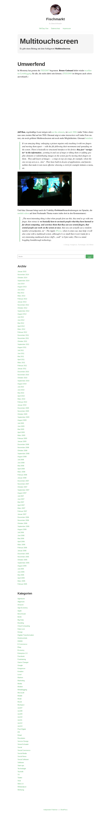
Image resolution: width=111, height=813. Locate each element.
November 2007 (23, 484)
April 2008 (21, 469)
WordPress (64, 810)
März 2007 (21, 508)
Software (21, 762)
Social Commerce (24, 750)
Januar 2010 (22, 405)
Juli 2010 (21, 387)
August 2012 (22, 314)
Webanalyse (22, 787)
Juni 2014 (21, 284)
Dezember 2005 (23, 554)
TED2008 (67, 73)
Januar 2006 (22, 551)
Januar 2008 (22, 478)
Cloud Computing (24, 626)
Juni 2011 (21, 353)
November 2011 (23, 338)
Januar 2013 (22, 302)
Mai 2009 (21, 429)
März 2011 (21, 362)
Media (20, 683)
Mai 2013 (21, 293)
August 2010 (22, 384)
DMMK (20, 641)
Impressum (67, 28)
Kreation (20, 671)
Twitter (20, 778)
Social (20, 747)
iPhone (59, 230)
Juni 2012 (21, 320)
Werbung (21, 790)
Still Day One (43, 28)
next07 (20, 708)
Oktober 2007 (22, 487)
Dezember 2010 (23, 372)
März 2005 (21, 581)
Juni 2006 (21, 535)
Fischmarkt (55, 19)
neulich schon (23, 213)
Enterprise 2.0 (22, 653)
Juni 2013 (21, 290)
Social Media (22, 753)
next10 (20, 717)
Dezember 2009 (23, 408)
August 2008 (22, 456)
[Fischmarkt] (55, 15)
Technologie (81, 245)
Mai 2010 (21, 393)
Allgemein (21, 602)
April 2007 (21, 505)
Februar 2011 (22, 365)
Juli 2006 (21, 532)
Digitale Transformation (26, 635)
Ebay (19, 647)
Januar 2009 (22, 441)
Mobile (20, 696)
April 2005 (21, 578)
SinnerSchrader (23, 744)
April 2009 (21, 432)
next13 (20, 726)
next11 (20, 720)
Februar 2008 (22, 475)
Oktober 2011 (22, 341)
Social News (22, 756)
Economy (21, 650)
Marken (20, 677)
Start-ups (21, 765)
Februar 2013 (22, 299)
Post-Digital (22, 729)
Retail (20, 735)
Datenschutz (55, 28)
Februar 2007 (22, 511)
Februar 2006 (22, 548)
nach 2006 (72, 132)
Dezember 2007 (23, 481)
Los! (89, 257)
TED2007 (45, 70)
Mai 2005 (21, 575)
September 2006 (23, 526)
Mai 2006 (21, 538)
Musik (20, 702)
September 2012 (23, 311)
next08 (20, 711)
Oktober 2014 (22, 277)
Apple (20, 611)
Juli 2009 (21, 423)
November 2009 (23, 411)
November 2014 (23, 274)
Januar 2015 (22, 271)
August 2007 (22, 493)
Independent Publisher (50, 810)
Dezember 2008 (23, 444)
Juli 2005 (21, 569)
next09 (20, 714)
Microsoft (21, 693)
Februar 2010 (22, 402)
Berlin (20, 617)
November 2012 (23, 305)
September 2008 (23, 453)
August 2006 (22, 529)
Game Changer (23, 662)
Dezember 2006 (23, 517)
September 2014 (23, 281)
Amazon (21, 605)
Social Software (23, 759)
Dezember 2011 (23, 335)
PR (19, 732)
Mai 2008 (21, 466)
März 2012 (21, 329)
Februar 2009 (22, 438)
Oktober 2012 (22, 308)
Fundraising (22, 659)
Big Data (21, 620)
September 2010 (23, 381)
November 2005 (23, 557)
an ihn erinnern (58, 132)
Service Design (23, 741)
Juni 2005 (21, 572)
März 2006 (21, 544)
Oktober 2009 (22, 414)
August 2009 (22, 420)
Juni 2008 (21, 463)
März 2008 (21, 472)
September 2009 (23, 417)
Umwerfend (31, 64)
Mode (20, 699)
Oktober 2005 (22, 560)
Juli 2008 (21, 460)
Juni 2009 (21, 426)
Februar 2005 (22, 584)
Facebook (21, 656)
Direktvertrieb (22, 638)
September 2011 (23, 344)
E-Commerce (22, 644)
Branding (21, 623)
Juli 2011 (21, 350)
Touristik (20, 771)
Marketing (21, 680)
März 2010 (21, 399)
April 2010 (21, 396)
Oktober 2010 (22, 378)
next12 (20, 723)
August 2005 (22, 566)
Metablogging (22, 690)
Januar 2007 (22, 514)
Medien (20, 687)
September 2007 (23, 490)
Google (20, 665)
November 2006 (23, 520)
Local (19, 674)
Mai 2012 (21, 323)
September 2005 (23, 563)
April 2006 (21, 541)
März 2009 (21, 435)
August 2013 (22, 287)
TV (19, 775)
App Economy (23, 608)
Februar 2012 (22, 332)
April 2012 (21, 326)
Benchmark (22, 614)
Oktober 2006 (22, 523)
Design (67, 245)
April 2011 (21, 359)
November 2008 (23, 447)
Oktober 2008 (22, 450)
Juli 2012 (21, 317)
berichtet (88, 138)
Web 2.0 (20, 784)
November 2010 (23, 375)
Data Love (21, 629)
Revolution (21, 738)
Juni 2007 (21, 499)
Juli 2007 (21, 496)
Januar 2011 (22, 368)
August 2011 (22, 347)
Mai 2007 (21, 502)
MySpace (21, 705)
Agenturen (21, 599)
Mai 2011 (21, 356)
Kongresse (73, 245)
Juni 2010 (21, 390)
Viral (19, 781)
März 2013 (21, 296)
